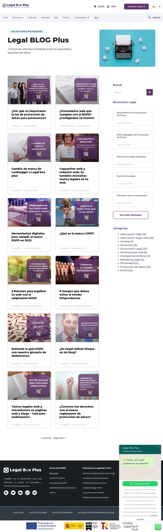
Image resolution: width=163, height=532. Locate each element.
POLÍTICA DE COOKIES (38, 513)
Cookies (125, 241)
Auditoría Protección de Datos (94, 483)
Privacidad (126, 263)
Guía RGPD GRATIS (57, 478)
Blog (96, 17)
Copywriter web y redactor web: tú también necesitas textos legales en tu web (73, 175)
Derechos (126, 245)
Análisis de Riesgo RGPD (92, 488)
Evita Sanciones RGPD (58, 483)
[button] (156, 7)
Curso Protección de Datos (93, 493)
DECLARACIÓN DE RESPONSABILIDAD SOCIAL (96, 513)
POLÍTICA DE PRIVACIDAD (62, 513)
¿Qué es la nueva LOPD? (76, 233)
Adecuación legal (131, 234)
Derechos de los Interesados (132, 195)
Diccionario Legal (131, 248)
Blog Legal (54, 473)
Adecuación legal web (134, 237)
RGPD (124, 270)
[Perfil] (108, 6)
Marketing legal (130, 259)
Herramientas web (131, 252)
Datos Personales (126, 176)
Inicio (5, 17)
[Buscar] (149, 92)
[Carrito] (95, 6)
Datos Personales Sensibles (131, 157)
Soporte (156, 17)
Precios (66, 17)
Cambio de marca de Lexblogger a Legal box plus (28, 172)
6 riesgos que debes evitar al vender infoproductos (74, 295)
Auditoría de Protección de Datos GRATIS (63, 490)
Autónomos (17, 17)
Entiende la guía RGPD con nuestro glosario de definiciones (29, 352)
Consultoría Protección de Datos (95, 478)
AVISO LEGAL (18, 513)
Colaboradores (80, 17)
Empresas (32, 17)
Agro (56, 17)
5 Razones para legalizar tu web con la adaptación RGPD (29, 295)
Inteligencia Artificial (133, 255)
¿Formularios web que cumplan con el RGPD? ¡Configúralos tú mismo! (76, 114)
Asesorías (45, 17)
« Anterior (46, 438)
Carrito (101, 6)
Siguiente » (59, 438)
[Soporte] (150, 17)
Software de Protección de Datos (96, 497)
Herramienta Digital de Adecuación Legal (99, 473)
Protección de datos (133, 266)
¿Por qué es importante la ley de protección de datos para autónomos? (29, 114)
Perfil (113, 6)
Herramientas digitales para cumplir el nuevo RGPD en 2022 (28, 237)
